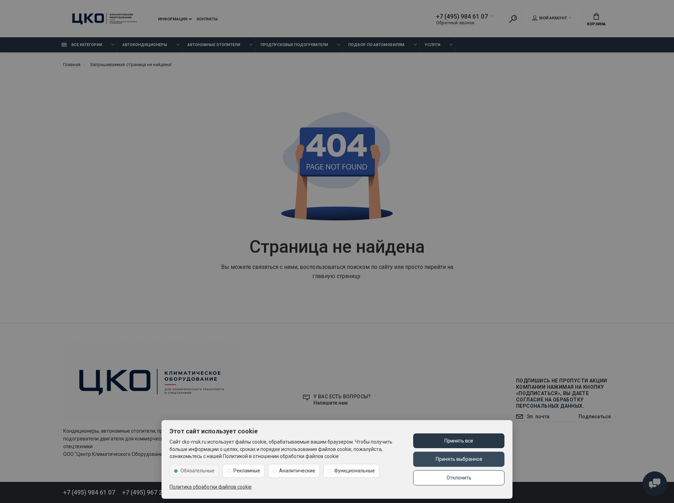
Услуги (432, 45)
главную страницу (336, 276)
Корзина (596, 24)
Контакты (207, 19)
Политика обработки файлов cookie (211, 487)
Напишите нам (330, 403)
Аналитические (297, 470)
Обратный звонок (455, 22)
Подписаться (595, 416)
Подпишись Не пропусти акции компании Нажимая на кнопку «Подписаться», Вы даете (561, 393)
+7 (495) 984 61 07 (462, 16)
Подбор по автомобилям (376, 45)
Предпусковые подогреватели (294, 45)
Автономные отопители (213, 45)
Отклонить (459, 478)
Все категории (86, 45)
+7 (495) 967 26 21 (148, 492)
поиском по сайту (370, 267)
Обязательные (197, 470)
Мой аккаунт (553, 18)
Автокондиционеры (145, 45)
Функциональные (354, 470)
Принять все (458, 441)
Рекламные (246, 470)
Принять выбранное (459, 459)
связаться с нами (274, 267)
